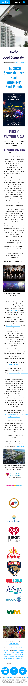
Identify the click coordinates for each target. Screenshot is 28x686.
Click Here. (20, 446)
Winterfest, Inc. (8, 677)
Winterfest (11, 658)
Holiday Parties (19, 654)
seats (22, 656)
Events (13, 648)
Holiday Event (8, 654)
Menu (6, 2)
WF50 (5, 658)
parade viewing (9, 656)
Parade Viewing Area (14, 57)
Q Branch (25, 677)
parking (17, 656)
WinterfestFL (20, 658)
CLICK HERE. (14, 364)
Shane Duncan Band (13, 326)
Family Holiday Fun (16, 652)
